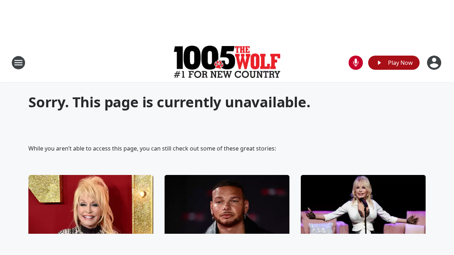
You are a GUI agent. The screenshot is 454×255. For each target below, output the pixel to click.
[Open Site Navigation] (18, 63)
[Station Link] (227, 62)
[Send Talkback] (356, 63)
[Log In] (435, 63)
